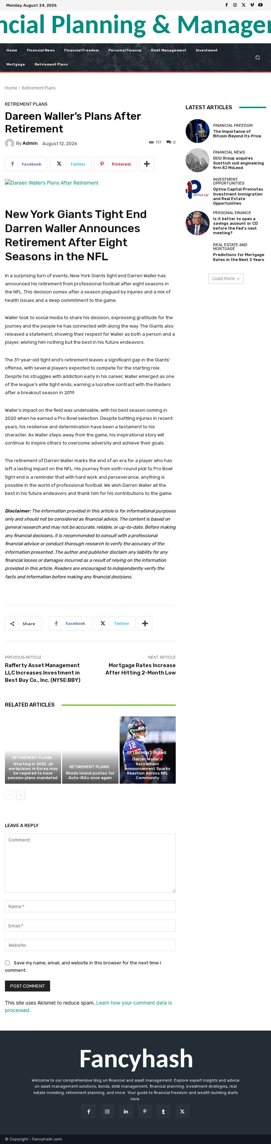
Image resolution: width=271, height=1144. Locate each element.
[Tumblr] (163, 1111)
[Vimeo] (252, 5)
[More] (146, 164)
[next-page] (20, 795)
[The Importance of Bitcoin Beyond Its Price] (198, 131)
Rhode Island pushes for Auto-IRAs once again (90, 775)
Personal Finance (232, 213)
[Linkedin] (126, 1111)
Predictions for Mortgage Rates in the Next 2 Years (238, 257)
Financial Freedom (233, 126)
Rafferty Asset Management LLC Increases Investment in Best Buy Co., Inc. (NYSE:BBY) (42, 672)
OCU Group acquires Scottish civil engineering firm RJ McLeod (238, 163)
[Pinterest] (145, 1111)
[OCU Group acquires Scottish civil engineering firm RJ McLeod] (198, 160)
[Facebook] (226, 5)
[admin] (10, 143)
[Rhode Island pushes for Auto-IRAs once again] (90, 750)
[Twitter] (243, 5)
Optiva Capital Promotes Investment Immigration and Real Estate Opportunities (238, 196)
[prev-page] (9, 795)
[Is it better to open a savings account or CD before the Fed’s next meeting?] (198, 223)
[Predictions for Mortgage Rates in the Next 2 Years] (198, 253)
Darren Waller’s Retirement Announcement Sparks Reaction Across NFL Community (147, 768)
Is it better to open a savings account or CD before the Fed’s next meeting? (235, 226)
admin (30, 143)
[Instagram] (235, 5)
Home (11, 88)
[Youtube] (260, 5)
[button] (258, 57)
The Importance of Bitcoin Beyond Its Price (237, 133)
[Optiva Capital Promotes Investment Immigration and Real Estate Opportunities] (198, 189)
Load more (223, 278)
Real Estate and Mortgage (230, 247)
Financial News (229, 152)
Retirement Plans (38, 88)
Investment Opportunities (228, 181)
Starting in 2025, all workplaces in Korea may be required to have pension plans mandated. (33, 771)
